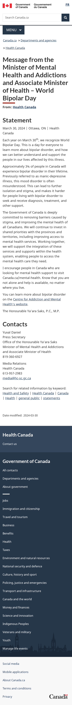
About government (15, 487)
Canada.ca (10, 40)
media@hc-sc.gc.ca (17, 378)
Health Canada (15, 48)
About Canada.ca (14, 680)
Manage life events (15, 648)
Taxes (6, 550)
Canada (63, 393)
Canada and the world (17, 599)
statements (51, 398)
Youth (6, 640)
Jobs (5, 500)
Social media (11, 664)
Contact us (10, 444)
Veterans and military (17, 632)
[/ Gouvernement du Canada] (27, 5)
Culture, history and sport (20, 574)
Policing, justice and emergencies (25, 583)
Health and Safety (16, 393)
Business (8, 525)
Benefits (8, 533)
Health (10, 398)
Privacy (7, 697)
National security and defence (22, 566)
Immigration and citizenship (21, 509)
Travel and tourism (15, 517)
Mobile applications (15, 672)
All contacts (10, 470)
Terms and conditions (17, 688)
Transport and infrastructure (22, 591)
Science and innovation (18, 616)
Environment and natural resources (26, 558)
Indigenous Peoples (16, 624)
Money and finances (16, 607)
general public (29, 398)
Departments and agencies (38, 40)
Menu (11, 29)
